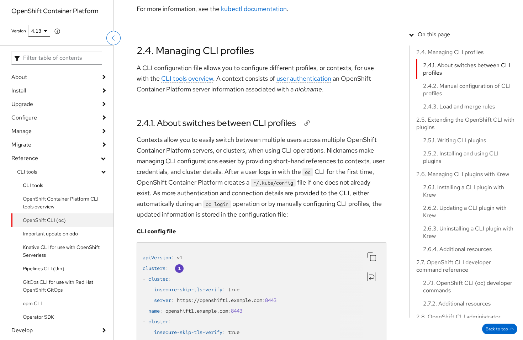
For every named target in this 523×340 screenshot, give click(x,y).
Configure (24, 160)
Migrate (21, 187)
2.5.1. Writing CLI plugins (454, 140)
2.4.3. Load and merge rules (459, 106)
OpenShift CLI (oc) (44, 263)
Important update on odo (50, 276)
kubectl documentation (254, 9)
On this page (434, 34)
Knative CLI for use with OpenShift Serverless (61, 294)
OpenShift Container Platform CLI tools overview (61, 245)
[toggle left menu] (113, 55)
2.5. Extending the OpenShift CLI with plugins (465, 123)
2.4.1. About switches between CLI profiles (216, 122)
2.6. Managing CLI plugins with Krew (462, 174)
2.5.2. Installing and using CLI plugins (460, 157)
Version (18, 73)
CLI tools (27, 214)
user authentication (303, 78)
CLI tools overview (187, 78)
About (19, 119)
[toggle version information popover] (57, 74)
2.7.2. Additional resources (457, 303)
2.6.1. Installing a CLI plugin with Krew (463, 191)
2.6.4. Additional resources (457, 249)
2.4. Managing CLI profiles (195, 50)
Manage (21, 173)
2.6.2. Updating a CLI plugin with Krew (465, 211)
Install (18, 133)
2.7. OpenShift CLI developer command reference (453, 266)
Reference (24, 200)
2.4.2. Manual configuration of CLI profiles (467, 89)
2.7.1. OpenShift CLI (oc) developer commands (467, 286)
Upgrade (22, 146)
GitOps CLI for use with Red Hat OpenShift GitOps (58, 329)
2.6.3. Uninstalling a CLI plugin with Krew (468, 232)
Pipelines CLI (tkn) (43, 311)
